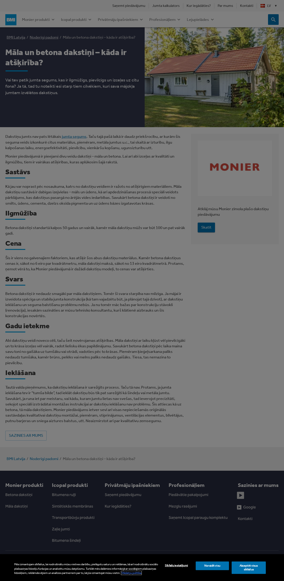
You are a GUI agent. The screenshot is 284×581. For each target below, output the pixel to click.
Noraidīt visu (212, 565)
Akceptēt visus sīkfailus (249, 567)
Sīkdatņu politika (131, 573)
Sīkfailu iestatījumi (176, 565)
